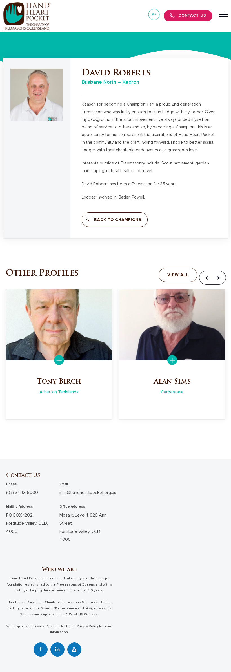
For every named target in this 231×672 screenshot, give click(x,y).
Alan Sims (172, 382)
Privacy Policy (87, 626)
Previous (206, 278)
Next (219, 278)
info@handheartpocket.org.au (87, 492)
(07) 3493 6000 (22, 492)
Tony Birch (59, 382)
